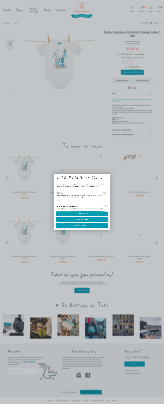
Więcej (58, 200)
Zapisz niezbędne (82, 219)
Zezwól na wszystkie (82, 225)
